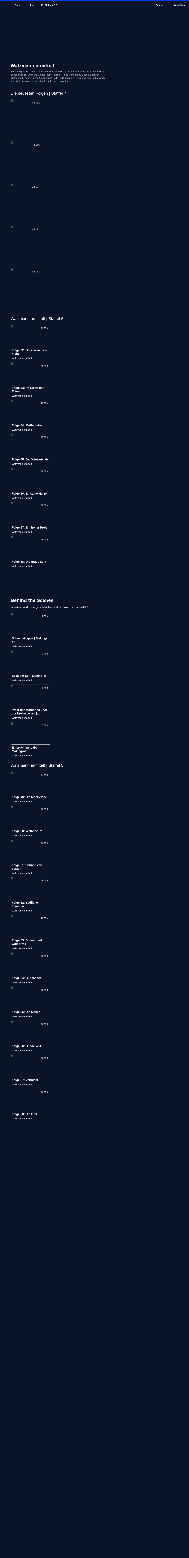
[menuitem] (4, 5)
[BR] (94, 5)
